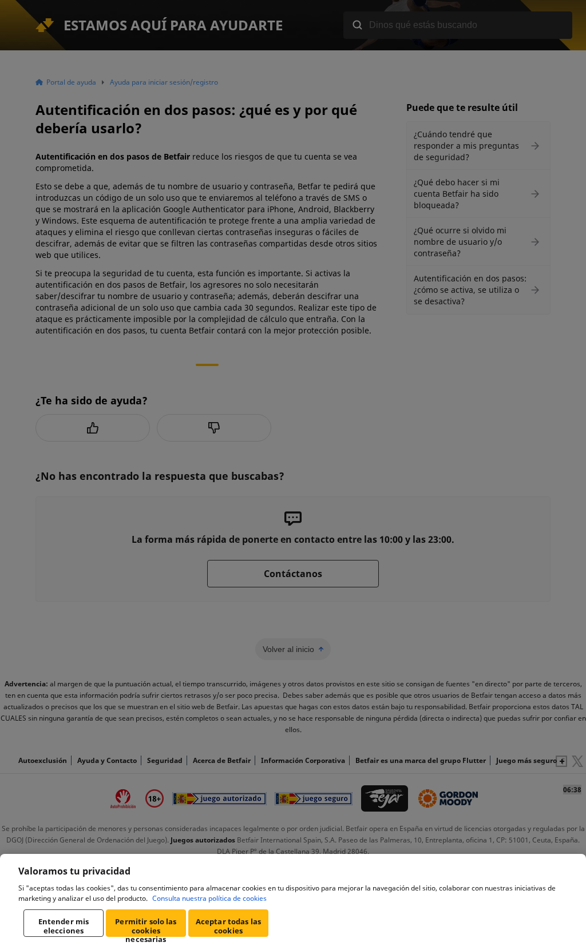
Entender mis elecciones (63, 926)
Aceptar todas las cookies (228, 926)
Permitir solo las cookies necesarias (145, 926)
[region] (293, 900)
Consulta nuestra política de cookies (209, 898)
